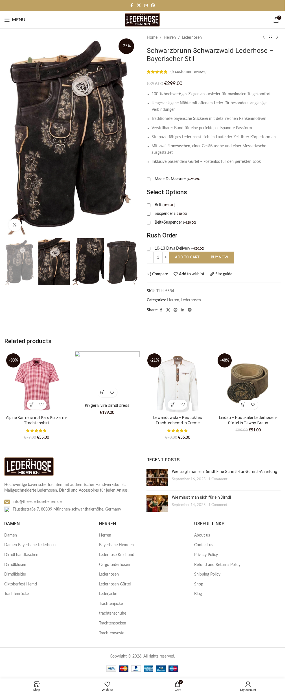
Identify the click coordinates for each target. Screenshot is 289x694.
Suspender (171, 214)
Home (152, 38)
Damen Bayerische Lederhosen (31, 545)
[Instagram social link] (146, 6)
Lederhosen (192, 38)
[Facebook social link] (131, 6)
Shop (198, 584)
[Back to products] (270, 37)
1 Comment (217, 479)
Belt (165, 205)
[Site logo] (142, 20)
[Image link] (29, 467)
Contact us (203, 545)
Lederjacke (108, 594)
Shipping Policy (207, 574)
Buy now (219, 257)
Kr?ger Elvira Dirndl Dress (107, 405)
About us (202, 535)
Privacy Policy (206, 555)
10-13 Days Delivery (179, 248)
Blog (198, 594)
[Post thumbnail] (157, 477)
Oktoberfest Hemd (20, 584)
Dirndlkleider (15, 574)
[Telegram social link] (189, 310)
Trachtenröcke (16, 594)
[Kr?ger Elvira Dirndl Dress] (107, 375)
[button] (32, 405)
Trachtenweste (111, 633)
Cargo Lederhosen (114, 565)
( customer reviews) (188, 72)
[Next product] (277, 37)
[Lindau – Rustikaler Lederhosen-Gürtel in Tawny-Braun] (248, 381)
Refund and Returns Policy (217, 565)
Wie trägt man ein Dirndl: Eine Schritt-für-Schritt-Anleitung (224, 471)
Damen (10, 535)
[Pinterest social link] (153, 6)
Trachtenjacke (111, 604)
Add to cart (187, 257)
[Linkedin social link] (182, 310)
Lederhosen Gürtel (115, 584)
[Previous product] (263, 37)
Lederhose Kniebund (116, 555)
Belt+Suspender (175, 222)
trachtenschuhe (112, 613)
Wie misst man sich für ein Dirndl (201, 497)
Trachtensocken (112, 623)
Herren (170, 38)
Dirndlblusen (15, 565)
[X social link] (139, 6)
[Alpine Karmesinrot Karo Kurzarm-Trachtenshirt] (36, 381)
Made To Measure (177, 179)
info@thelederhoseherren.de (37, 502)
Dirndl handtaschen (21, 555)
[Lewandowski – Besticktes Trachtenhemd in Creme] (177, 381)
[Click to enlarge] (14, 225)
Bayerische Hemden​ (116, 545)
